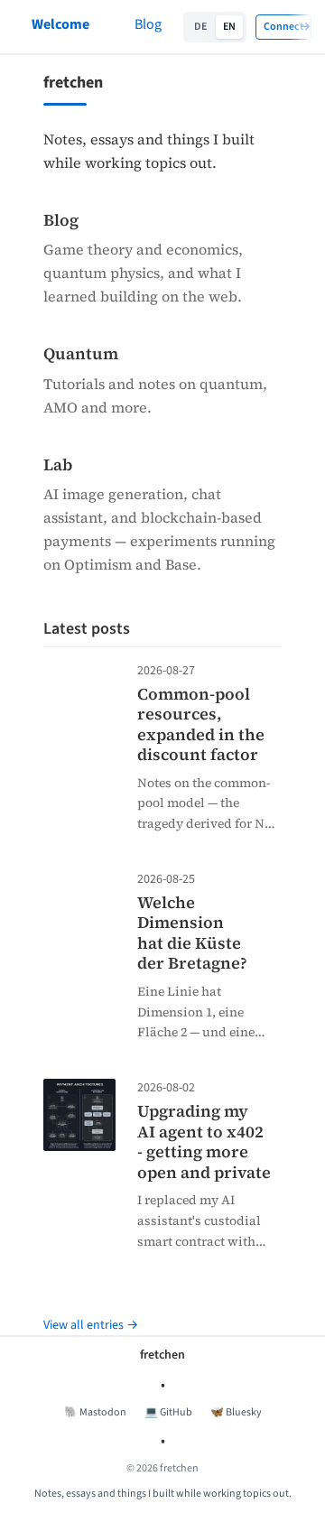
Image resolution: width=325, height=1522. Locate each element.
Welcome (60, 24)
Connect (283, 26)
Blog (148, 24)
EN (229, 26)
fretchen (162, 1355)
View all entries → (90, 1325)
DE (200, 26)
